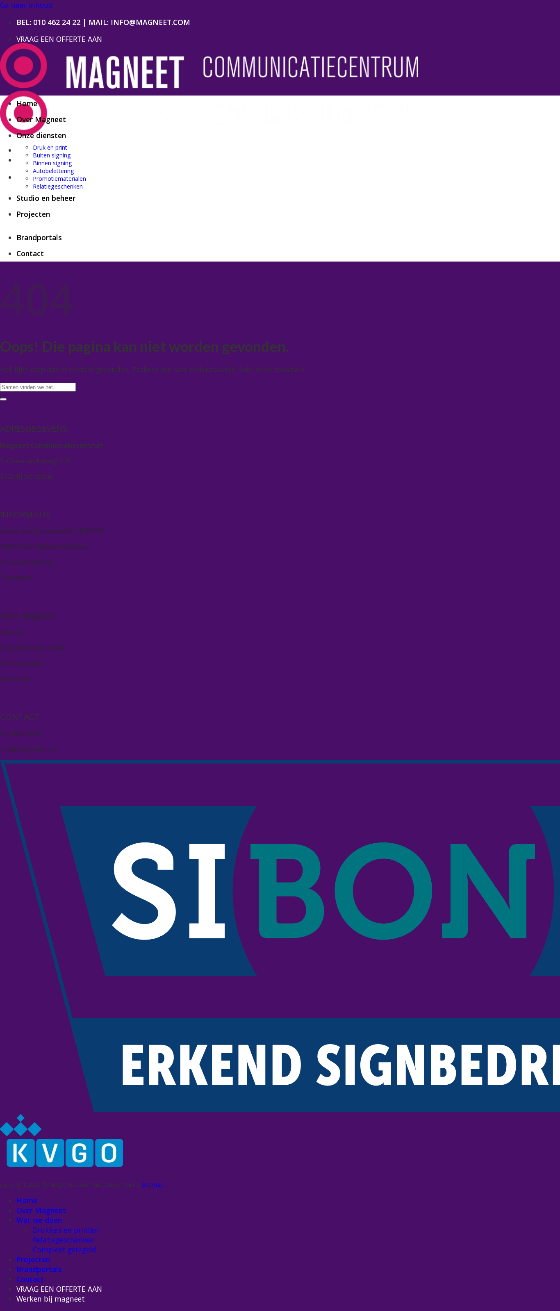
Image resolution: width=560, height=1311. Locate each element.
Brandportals (39, 237)
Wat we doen (39, 1220)
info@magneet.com (29, 748)
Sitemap (153, 1184)
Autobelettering (53, 171)
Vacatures (15, 678)
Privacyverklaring (26, 562)
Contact (30, 253)
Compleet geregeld (64, 1249)
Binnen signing (52, 163)
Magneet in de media (32, 647)
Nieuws (11, 632)
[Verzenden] (3, 399)
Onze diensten (41, 135)
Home (26, 103)
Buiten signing (52, 155)
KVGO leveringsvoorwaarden (43, 546)
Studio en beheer (45, 198)
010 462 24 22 (56, 22)
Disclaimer (16, 577)
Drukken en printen (66, 1230)
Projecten (33, 214)
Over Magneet (41, 119)
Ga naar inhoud (26, 5)
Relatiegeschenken (58, 186)
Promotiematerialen (59, 178)
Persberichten (21, 663)
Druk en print (50, 147)
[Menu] (21, 177)
